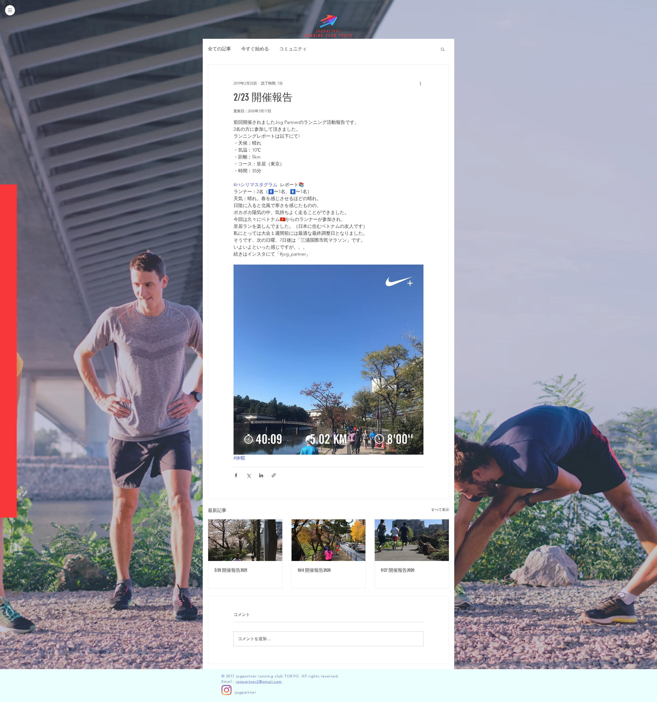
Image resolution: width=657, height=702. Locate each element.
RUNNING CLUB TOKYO (328, 35)
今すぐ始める (255, 49)
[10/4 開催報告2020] (329, 540)
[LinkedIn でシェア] (261, 475)
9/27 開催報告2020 (397, 570)
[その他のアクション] (420, 83)
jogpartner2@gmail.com (259, 681)
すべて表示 (440, 509)
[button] (10, 10)
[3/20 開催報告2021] (245, 540)
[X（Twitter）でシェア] (248, 475)
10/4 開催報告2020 (314, 570)
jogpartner (328, 30)
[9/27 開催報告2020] (412, 540)
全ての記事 (219, 49)
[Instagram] (226, 690)
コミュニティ (293, 49)
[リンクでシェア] (273, 475)
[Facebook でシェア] (236, 475)
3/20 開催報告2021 (230, 570)
